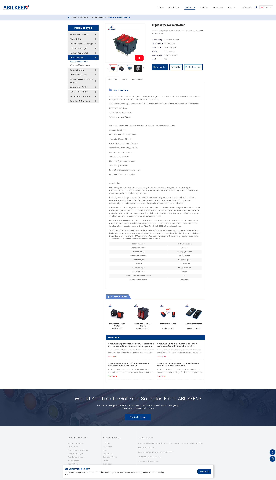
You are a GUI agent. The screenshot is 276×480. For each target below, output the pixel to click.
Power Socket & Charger (82, 43)
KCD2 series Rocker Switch (117, 325)
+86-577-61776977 (148, 448)
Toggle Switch (77, 70)
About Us (173, 7)
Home (160, 7)
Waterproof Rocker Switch (80, 65)
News (230, 7)
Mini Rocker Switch (168, 324)
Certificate (107, 464)
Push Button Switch (79, 53)
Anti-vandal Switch (79, 34)
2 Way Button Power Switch (142, 325)
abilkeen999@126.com (152, 457)
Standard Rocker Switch (118, 17)
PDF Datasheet (194, 67)
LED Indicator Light (78, 48)
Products (188, 7)
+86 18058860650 (166, 452)
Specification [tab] (112, 79)
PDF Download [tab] (137, 79)
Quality (106, 460)
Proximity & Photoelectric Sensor (82, 81)
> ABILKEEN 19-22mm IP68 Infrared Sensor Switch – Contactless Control (128, 364)
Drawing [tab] (125, 79)
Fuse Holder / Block (79, 91)
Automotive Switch (79, 87)
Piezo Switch (76, 39)
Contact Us (246, 7)
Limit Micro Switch (78, 74)
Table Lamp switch (194, 324)
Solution (204, 7)
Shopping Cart (159, 67)
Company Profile (110, 457)
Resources (218, 7)
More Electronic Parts (80, 96)
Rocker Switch (98, 17)
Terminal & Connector (80, 101)
